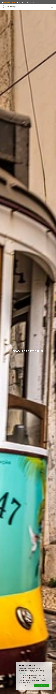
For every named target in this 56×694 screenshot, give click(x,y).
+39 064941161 (22, 2)
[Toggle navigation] (52, 6)
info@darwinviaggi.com (9, 2)
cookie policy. (22, 673)
